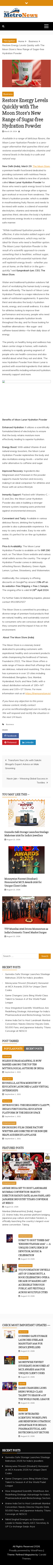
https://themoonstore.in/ (38, 693)
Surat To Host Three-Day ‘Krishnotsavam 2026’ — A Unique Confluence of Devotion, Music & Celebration (34, 1248)
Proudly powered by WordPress (26, 1550)
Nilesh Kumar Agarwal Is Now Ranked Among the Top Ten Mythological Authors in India (23, 1064)
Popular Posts (13, 1048)
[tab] (13, 1048)
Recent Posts (34, 1048)
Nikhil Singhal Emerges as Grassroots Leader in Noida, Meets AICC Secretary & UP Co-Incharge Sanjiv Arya (27, 1523)
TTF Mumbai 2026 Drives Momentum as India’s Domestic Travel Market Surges (26, 930)
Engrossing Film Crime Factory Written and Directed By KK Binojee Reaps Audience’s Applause (24, 1131)
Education (7, 1079)
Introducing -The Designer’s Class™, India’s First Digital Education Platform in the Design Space (26, 1108)
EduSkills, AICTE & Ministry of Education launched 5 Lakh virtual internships (25, 1086)
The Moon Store (41, 166)
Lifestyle (7, 1056)
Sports (22, 1383)
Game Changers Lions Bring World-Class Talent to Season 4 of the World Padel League (26, 999)
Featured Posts (13, 1148)
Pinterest (11, 742)
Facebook (11, 735)
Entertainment (9, 1123)
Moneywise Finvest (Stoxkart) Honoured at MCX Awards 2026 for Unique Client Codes (23, 882)
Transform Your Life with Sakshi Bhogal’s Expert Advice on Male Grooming (23, 764)
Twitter (28, 735)
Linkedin (29, 742)
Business (8, 94)
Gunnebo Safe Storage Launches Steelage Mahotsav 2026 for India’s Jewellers (26, 833)
